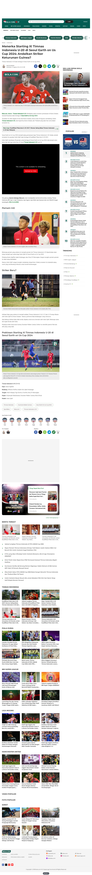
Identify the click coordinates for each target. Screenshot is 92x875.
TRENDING (67, 251)
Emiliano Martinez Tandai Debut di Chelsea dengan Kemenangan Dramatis (10, 744)
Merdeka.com (51, 858)
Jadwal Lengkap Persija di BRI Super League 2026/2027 (50, 684)
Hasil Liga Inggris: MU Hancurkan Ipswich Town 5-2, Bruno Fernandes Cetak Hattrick (30, 726)
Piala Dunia (35, 26)
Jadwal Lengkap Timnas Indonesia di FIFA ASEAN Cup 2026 (24, 544)
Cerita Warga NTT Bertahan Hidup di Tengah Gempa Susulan (30, 820)
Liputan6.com (52, 853)
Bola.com (4, 113)
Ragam (72, 26)
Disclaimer (14, 854)
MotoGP (65, 26)
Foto (84, 26)
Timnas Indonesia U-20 (19, 113)
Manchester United (11, 752)
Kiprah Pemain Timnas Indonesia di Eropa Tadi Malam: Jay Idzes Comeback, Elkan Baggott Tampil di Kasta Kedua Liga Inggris (30, 538)
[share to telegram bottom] (49, 432)
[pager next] (89, 38)
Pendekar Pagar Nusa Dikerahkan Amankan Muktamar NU (48, 820)
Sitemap (4, 859)
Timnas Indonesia (10, 587)
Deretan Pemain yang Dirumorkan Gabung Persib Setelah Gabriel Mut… (79, 92)
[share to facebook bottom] (36, 432)
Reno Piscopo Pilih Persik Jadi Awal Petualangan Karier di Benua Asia (10, 685)
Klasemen (23, 30)
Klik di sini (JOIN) (14, 202)
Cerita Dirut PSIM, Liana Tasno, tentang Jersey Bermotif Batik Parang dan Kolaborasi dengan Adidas (30, 685)
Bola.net (79, 853)
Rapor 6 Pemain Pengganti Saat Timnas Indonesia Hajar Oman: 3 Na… (79, 99)
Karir (30, 857)
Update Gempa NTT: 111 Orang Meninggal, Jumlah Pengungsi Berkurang (10, 820)
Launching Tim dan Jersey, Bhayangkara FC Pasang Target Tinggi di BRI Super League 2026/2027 (10, 703)
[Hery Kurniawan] (4, 66)
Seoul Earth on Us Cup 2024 (29, 115)
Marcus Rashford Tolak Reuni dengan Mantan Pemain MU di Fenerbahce (30, 785)
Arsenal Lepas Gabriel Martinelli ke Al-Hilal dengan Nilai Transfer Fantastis (30, 744)
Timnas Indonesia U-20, (9, 121)
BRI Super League (16, 26)
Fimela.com (65, 856)
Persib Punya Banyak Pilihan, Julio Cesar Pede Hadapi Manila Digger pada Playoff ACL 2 (78, 213)
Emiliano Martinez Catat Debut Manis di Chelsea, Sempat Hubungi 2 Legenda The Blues (50, 726)
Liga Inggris (8, 711)
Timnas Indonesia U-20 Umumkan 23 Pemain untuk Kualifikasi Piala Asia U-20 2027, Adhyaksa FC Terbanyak (10, 538)
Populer (70, 131)
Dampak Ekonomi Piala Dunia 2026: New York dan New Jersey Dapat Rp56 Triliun (10, 662)
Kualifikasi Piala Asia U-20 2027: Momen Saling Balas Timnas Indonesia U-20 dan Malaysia (10, 602)
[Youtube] (12, 865)
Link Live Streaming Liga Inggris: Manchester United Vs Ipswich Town (30, 767)
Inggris (44, 26)
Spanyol (57, 26)
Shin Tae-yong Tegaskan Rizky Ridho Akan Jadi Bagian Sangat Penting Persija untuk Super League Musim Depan (78, 183)
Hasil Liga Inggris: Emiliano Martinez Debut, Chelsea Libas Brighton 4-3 (50, 744)
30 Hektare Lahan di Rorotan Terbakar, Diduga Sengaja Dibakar (50, 838)
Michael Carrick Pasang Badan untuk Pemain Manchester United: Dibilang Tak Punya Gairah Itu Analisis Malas (50, 767)
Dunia (51, 26)
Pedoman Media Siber (17, 857)
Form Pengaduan (34, 854)
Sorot (5, 805)
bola (11, 22)
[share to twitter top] (40, 66)
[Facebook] (3, 865)
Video (78, 26)
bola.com (38, 869)
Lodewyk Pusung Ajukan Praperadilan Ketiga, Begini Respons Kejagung (30, 838)
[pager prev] (2, 38)
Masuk (85, 21)
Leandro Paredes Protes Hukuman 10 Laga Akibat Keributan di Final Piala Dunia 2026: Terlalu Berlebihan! (10, 644)
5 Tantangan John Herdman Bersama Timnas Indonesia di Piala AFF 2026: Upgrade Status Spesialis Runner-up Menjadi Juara (76, 84)
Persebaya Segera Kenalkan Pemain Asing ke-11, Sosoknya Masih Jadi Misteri (50, 703)
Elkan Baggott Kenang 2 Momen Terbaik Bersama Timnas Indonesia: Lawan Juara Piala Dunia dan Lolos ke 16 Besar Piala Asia (50, 662)
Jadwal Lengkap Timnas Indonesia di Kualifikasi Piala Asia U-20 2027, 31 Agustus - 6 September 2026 (31, 602)
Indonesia (27, 26)
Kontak (4, 854)
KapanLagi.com (81, 856)
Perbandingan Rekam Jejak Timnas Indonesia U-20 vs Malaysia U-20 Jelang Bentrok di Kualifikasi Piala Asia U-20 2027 (78, 223)
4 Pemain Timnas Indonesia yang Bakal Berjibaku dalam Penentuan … (79, 122)
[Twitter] (6, 865)
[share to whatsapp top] (45, 66)
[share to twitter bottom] (40, 432)
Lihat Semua (84, 132)
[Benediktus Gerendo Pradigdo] (8, 432)
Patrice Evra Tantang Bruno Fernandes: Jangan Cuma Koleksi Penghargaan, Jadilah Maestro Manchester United (10, 785)
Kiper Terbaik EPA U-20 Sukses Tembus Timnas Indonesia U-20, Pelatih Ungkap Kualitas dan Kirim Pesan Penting (50, 602)
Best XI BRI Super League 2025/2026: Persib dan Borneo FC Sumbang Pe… (79, 114)
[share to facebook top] (36, 66)
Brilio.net (50, 856)
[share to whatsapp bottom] (45, 432)
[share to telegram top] (49, 66)
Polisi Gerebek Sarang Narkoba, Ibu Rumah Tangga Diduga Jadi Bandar (11, 838)
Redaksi (4, 857)
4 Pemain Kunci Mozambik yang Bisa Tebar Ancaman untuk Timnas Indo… (79, 107)
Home (6, 26)
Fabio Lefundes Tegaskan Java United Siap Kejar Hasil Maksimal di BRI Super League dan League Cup (30, 703)
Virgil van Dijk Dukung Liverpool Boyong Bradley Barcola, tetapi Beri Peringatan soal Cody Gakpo (11, 726)
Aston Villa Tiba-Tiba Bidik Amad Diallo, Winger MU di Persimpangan (50, 785)
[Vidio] (9, 865)
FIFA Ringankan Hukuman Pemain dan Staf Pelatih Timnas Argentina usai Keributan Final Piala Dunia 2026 (30, 644)
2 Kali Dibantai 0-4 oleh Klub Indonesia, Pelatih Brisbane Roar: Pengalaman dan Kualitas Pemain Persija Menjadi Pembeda (78, 164)
